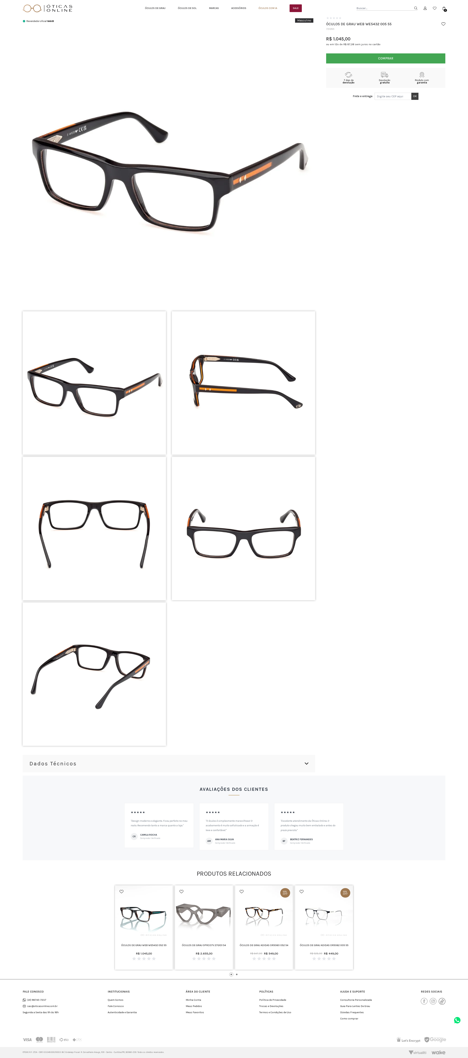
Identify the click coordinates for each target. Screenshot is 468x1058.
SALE (296, 8)
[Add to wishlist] (443, 24)
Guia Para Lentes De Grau (355, 1006)
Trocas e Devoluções (271, 1006)
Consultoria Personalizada (356, 999)
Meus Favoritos (195, 1012)
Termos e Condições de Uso (275, 1012)
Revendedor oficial (40, 21)
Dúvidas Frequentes (352, 1012)
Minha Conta (193, 999)
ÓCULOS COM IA (267, 8)
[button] (231, 974)
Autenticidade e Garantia (122, 1012)
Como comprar (349, 1018)
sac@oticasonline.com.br (42, 1006)
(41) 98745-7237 (36, 999)
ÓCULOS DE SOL (187, 8)
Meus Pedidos (194, 1006)
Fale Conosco (116, 1006)
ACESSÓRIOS (238, 8)
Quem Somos (115, 999)
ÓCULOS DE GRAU (155, 8)
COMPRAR (385, 58)
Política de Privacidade (272, 999)
